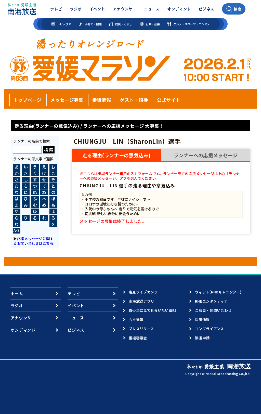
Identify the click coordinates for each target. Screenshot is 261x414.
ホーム (16, 293)
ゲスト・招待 (134, 100)
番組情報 (101, 100)
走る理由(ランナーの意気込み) (116, 155)
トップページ (28, 100)
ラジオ (76, 8)
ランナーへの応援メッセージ (206, 155)
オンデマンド (179, 8)
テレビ (56, 8)
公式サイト (168, 100)
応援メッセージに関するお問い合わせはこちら (33, 241)
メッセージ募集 (66, 100)
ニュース (151, 8)
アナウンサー (124, 8)
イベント (97, 8)
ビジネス (206, 8)
